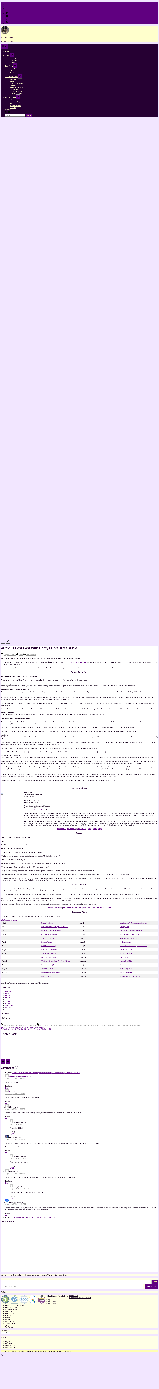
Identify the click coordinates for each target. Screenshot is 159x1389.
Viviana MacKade (126, 942)
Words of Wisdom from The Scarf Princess (55, 961)
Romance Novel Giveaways (129, 938)
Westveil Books (7, 37)
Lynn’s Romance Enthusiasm (51, 972)
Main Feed (9, 1319)
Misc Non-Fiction (16, 91)
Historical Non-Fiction (17, 87)
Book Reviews (15, 69)
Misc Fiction (14, 89)
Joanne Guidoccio (47, 923)
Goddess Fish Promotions (77, 662)
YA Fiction (13, 85)
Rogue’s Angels (46, 942)
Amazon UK (81, 829)
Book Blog (9, 66)
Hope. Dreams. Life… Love (50, 976)
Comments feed (10, 1345)
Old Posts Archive (16, 73)
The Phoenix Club (121, 1025)
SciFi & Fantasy (15, 79)
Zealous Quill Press (135, 1025)
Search (3, 1279)
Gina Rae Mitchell (47, 938)
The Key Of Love (126, 950)
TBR (11, 71)
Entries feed (9, 1344)
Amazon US (61, 829)
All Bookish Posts (11, 77)
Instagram (82, 908)
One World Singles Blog (49, 953)
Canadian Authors (16, 93)
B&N (89, 829)
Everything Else (10, 97)
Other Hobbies (15, 104)
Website (50, 908)
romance (111, 1025)
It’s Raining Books (126, 969)
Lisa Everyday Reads (48, 957)
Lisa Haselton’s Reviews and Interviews (133, 923)
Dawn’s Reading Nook (49, 965)
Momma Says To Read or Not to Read (133, 934)
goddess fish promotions (57, 1025)
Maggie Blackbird (126, 961)
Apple (100, 829)
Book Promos (31, 1025)
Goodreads (38, 810)
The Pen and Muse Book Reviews (131, 930)
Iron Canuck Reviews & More (51, 930)
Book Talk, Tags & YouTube (15, 1305)
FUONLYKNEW (126, 953)
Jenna (21, 655)
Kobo (95, 829)
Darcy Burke (43, 1025)
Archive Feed (73, 1296)
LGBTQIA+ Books (16, 83)
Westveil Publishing (126, 972)
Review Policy (10, 5)
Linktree (8, 7)
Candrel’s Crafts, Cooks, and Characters (133, 946)
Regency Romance (101, 1025)
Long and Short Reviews (128, 957)
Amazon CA (71, 829)
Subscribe (151, 1286)
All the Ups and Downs (49, 934)
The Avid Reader (47, 969)
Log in (7, 1342)
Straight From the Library (128, 965)
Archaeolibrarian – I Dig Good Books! (54, 927)
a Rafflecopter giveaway (9, 920)
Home (7, 3)
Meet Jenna (13, 58)
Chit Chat (13, 108)
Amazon (99, 908)
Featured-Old (9, 1313)
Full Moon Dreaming (48, 946)
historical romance (73, 1025)
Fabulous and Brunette (49, 950)
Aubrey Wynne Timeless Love (130, 976)
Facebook (58, 908)
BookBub (91, 908)
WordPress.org (10, 1347)
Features (8, 1315)
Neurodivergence (15, 106)
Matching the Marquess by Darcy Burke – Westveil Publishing (33, 1217)
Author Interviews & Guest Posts (14, 1025)
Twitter (74, 908)
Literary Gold (124, 927)
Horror (12, 81)
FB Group (67, 908)
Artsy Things (14, 100)
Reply (7, 1088)
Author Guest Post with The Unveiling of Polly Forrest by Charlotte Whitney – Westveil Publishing (46, 1073)
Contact (7, 8)
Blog (48, 1300)
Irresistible (83, 1025)
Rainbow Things (15, 102)
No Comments (31, 655)
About (7, 55)
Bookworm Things (11, 1307)
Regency (91, 1025)
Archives (4, 1331)
